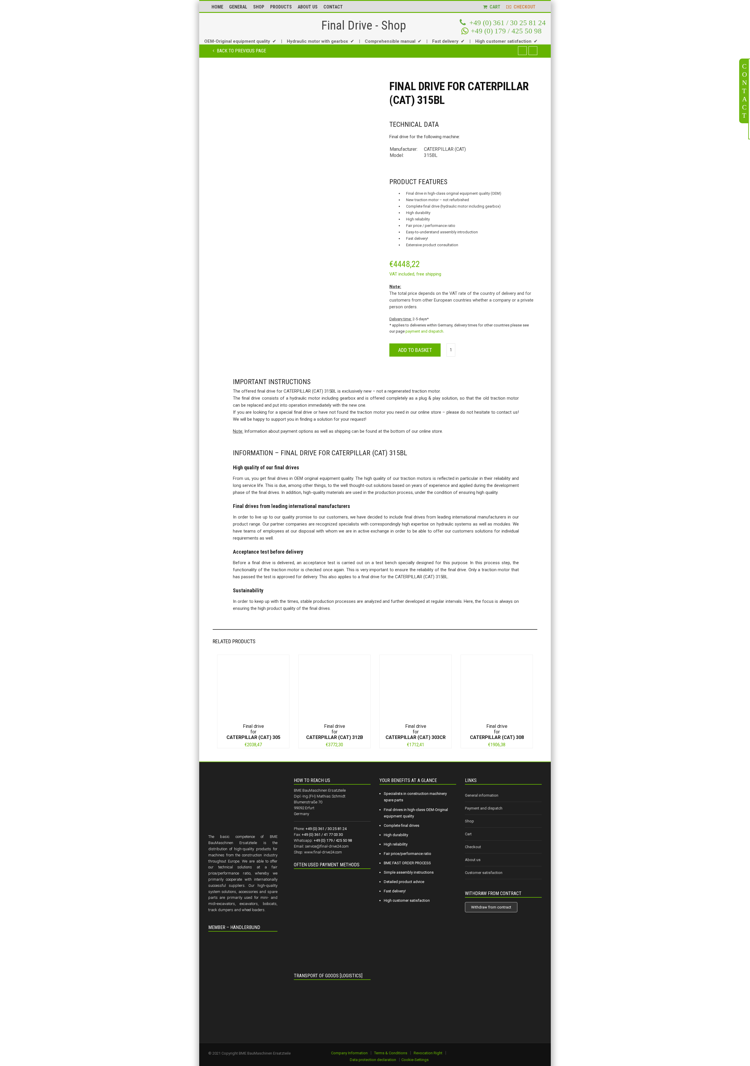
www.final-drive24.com (323, 852)
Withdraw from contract (491, 907)
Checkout (473, 847)
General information (481, 795)
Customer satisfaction (483, 872)
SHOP (258, 7)
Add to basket (415, 350)
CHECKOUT (523, 7)
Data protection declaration (373, 1060)
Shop (469, 821)
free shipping (428, 274)
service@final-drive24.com (327, 846)
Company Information (349, 1053)
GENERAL (238, 7)
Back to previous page (241, 51)
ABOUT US (308, 7)
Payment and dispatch (483, 808)
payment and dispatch (424, 331)
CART (493, 7)
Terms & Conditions (390, 1053)
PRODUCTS (281, 7)
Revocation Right (428, 1053)
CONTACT (333, 7)
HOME (217, 7)
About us (472, 860)
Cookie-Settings (415, 1060)
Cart (468, 834)
